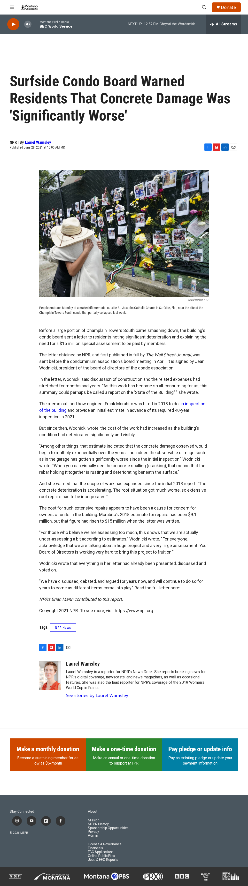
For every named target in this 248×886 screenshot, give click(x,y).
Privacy (93, 831)
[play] (13, 24)
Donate (228, 7)
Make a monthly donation (47, 749)
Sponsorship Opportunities (108, 828)
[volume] (28, 24)
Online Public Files (101, 856)
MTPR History (98, 824)
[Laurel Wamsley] (50, 675)
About (92, 811)
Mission (94, 820)
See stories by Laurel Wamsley (97, 695)
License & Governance (105, 844)
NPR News (63, 628)
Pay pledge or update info (200, 749)
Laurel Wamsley (38, 142)
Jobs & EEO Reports (103, 860)
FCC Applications (101, 852)
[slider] (35, 24)
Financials (95, 848)
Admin (93, 835)
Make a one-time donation (124, 749)
